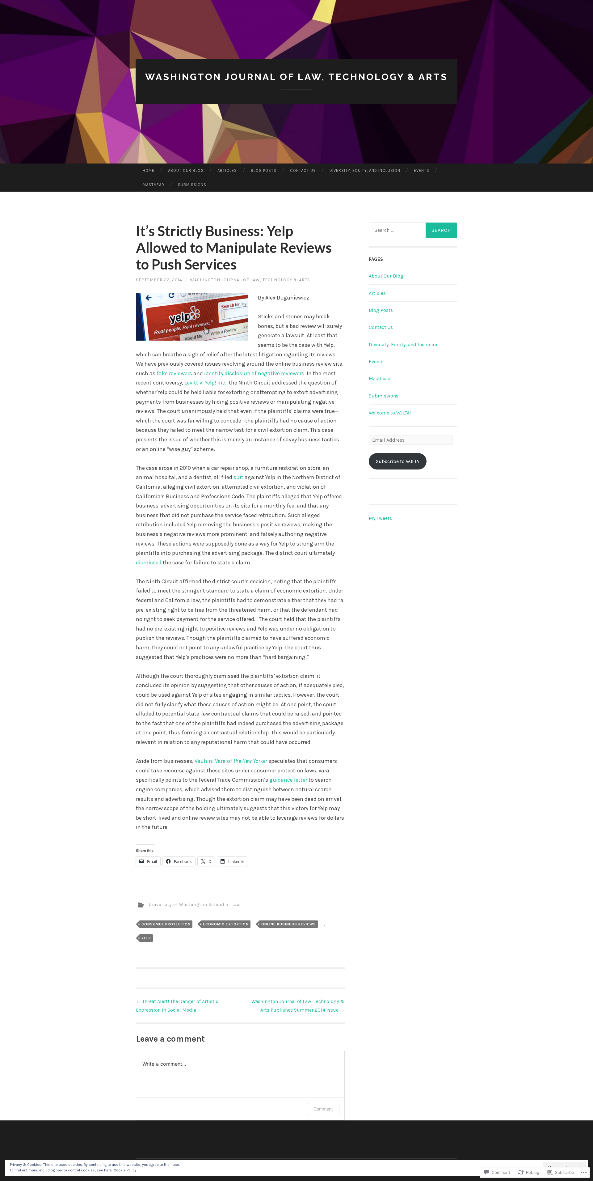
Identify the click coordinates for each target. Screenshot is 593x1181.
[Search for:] (413, 230)
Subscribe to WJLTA (397, 461)
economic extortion (226, 924)
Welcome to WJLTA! (390, 413)
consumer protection (166, 924)
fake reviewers (174, 373)
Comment (323, 1108)
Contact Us (303, 170)
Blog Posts (263, 170)
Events (421, 170)
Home (148, 170)
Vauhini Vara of (231, 761)
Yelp (146, 938)
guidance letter (288, 779)
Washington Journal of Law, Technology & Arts (296, 76)
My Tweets (380, 518)
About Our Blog (186, 170)
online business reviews (288, 924)
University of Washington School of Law (194, 904)
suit (238, 477)
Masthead (153, 184)
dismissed (149, 562)
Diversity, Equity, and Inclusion (365, 170)
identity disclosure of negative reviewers (254, 373)
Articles (227, 170)
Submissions (192, 184)
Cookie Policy (125, 1170)
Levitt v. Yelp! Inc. (205, 382)
